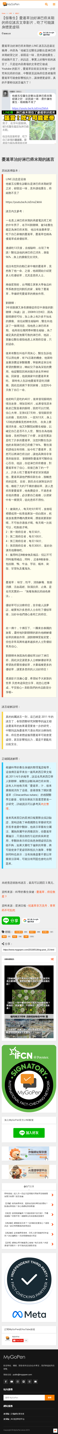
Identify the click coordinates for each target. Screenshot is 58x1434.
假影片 (17, 13)
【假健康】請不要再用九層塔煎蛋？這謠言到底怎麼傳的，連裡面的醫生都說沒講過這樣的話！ (28, 981)
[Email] (35, 1381)
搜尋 (49, 1398)
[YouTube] (11, 1381)
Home (3, 13)
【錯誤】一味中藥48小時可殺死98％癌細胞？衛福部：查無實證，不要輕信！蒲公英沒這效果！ (28, 1005)
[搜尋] (46, 4)
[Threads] (29, 1381)
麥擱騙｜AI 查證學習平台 (14, 1419)
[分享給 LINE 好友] (11, 921)
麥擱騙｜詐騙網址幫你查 (14, 1414)
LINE (10, 13)
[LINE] (23, 1381)
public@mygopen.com (22, 1375)
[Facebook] (6, 1381)
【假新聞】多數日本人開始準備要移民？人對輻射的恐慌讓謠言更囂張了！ (28, 1031)
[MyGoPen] (11, 5)
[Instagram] (17, 1381)
